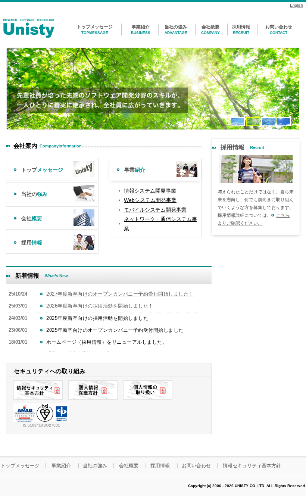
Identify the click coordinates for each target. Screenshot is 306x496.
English (296, 5)
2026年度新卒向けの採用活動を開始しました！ (99, 306)
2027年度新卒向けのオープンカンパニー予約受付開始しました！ (120, 294)
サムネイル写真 (256, 169)
